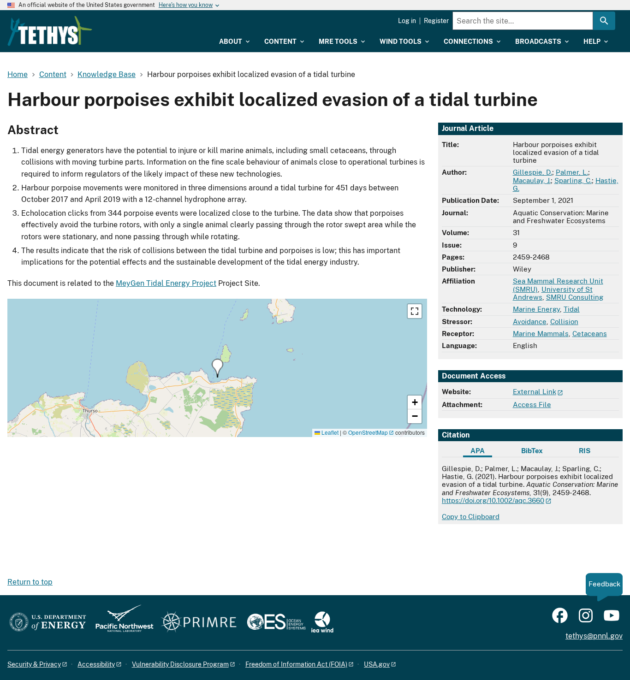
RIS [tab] (584, 451)
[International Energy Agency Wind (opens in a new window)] (322, 622)
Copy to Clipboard (470, 516)
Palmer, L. (572, 172)
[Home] (49, 31)
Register (436, 21)
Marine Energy (536, 309)
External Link (534, 392)
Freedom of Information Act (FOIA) (296, 664)
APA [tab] (477, 451)
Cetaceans (589, 333)
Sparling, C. (573, 180)
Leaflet (329, 432)
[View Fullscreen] (415, 311)
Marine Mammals (541, 333)
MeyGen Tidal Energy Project (166, 283)
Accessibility (96, 664)
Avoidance (530, 321)
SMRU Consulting (574, 297)
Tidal (572, 309)
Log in (407, 21)
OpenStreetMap (368, 432)
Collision (564, 321)
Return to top (30, 582)
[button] (217, 368)
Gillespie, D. (532, 172)
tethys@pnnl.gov (594, 636)
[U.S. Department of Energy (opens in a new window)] (47, 622)
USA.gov (377, 664)
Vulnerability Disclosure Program (180, 664)
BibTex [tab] (532, 451)
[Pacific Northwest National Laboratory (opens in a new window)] (121, 622)
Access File (532, 404)
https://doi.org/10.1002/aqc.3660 (493, 500)
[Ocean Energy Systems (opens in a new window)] (277, 622)
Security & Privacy (34, 664)
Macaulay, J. (532, 180)
